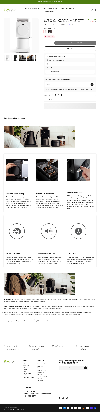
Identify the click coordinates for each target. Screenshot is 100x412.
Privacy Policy (74, 89)
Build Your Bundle (28, 377)
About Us (40, 380)
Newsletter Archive (40, 373)
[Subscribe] (92, 84)
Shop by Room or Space (28, 368)
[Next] (35, 38)
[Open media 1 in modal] (21, 35)
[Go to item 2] (14, 58)
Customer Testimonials (40, 367)
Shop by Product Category (28, 364)
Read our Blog (41, 370)
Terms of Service (85, 89)
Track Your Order (42, 364)
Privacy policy (13, 409)
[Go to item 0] (7, 58)
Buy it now (70, 48)
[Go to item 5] (38, 58)
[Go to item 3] (22, 58)
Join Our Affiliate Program (42, 377)
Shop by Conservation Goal (27, 373)
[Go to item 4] (30, 58)
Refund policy (6, 409)
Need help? (93, 95)
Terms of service (20, 409)
